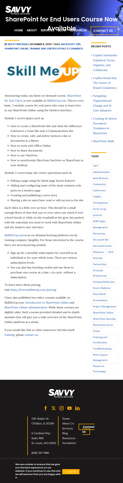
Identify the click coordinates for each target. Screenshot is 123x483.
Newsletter (69, 443)
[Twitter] (53, 408)
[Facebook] (46, 408)
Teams (96, 330)
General (97, 215)
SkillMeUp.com (56, 100)
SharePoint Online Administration (25, 307)
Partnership (99, 264)
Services (67, 428)
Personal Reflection (104, 281)
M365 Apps (99, 221)
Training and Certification (47, 48)
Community (99, 184)
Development (100, 202)
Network (98, 258)
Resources (68, 438)
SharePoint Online (16, 48)
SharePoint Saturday (104, 318)
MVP (111, 251)
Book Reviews (100, 178)
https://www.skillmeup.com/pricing (33, 289)
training (9, 335)
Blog (65, 433)
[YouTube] (69, 408)
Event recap (99, 208)
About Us (68, 423)
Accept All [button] (71, 471)
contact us (31, 335)
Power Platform (101, 287)
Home (66, 418)
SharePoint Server (103, 324)
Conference (99, 190)
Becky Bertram (17, 44)
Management (100, 227)
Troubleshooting (102, 348)
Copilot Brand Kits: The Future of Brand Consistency (105, 83)
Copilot (97, 196)
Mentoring (99, 233)
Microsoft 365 (71, 44)
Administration (101, 171)
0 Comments (75, 48)
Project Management (104, 306)
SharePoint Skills (103, 141)
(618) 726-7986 (40, 453)
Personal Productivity (100, 273)
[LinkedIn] (77, 408)
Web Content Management (100, 357)
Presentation (100, 300)
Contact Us (88, 429)
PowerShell (99, 294)
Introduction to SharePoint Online (47, 302)
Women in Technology (99, 369)
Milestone (98, 251)
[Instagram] (61, 408)
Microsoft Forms (102, 245)
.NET (95, 165)
